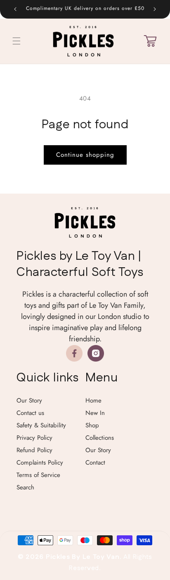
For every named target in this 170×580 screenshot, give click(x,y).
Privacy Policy (34, 437)
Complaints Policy (40, 462)
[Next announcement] (155, 9)
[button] (16, 41)
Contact (95, 462)
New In (95, 412)
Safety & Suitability (41, 425)
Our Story (29, 400)
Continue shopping (85, 154)
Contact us (30, 412)
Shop (92, 425)
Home (93, 400)
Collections (99, 437)
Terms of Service (38, 474)
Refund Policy (34, 450)
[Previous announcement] (15, 9)
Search (25, 487)
